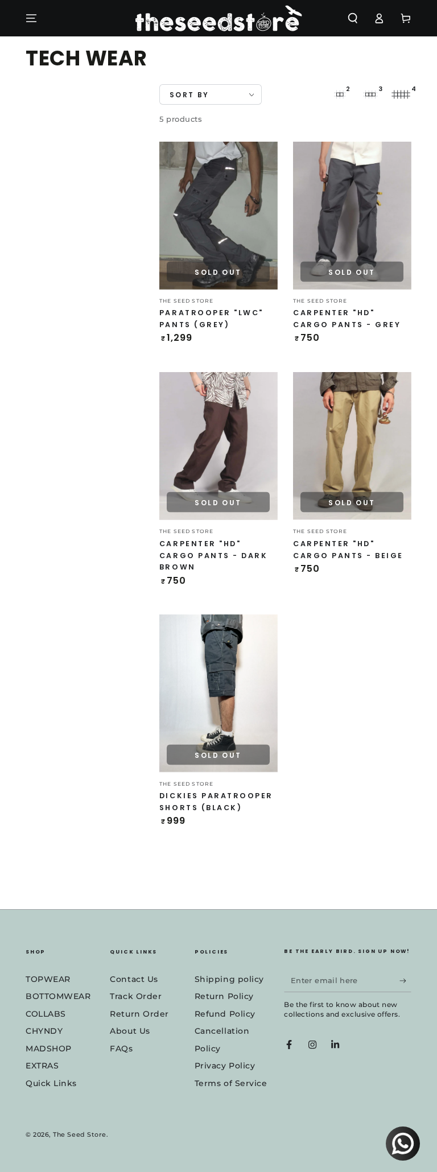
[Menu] (31, 18)
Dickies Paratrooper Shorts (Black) (216, 801)
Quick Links (51, 1083)
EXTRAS (42, 1065)
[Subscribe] (405, 980)
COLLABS (46, 1014)
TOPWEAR (48, 979)
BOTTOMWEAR (58, 996)
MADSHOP (49, 1048)
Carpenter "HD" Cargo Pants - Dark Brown (213, 555)
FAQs (121, 1048)
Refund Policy (225, 1014)
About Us (130, 1031)
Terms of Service (231, 1083)
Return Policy (224, 996)
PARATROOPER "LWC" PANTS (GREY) (211, 318)
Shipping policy (229, 979)
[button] (352, 18)
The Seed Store (79, 1134)
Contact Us (134, 979)
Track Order (136, 996)
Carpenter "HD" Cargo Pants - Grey (347, 318)
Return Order (139, 1014)
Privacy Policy (225, 1065)
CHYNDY (44, 1031)
